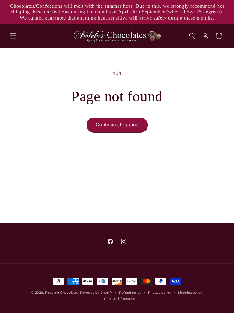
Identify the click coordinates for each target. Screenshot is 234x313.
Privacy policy (160, 292)
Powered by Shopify (96, 292)
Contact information (120, 298)
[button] (13, 35)
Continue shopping (117, 124)
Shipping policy (190, 292)
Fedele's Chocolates (62, 292)
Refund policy (130, 292)
